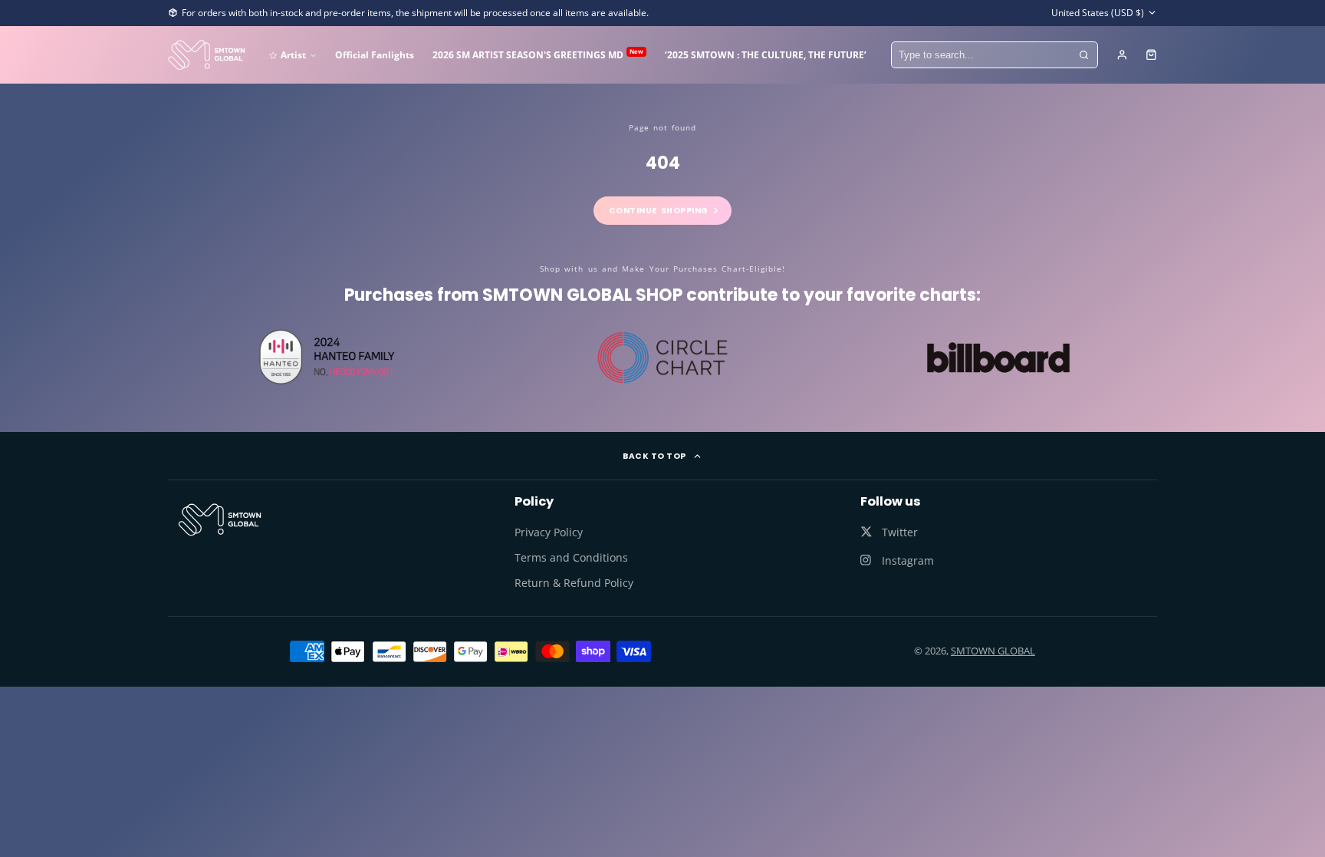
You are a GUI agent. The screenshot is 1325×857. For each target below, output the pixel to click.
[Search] (1084, 55)
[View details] (219, 519)
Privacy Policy (549, 532)
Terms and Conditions (571, 557)
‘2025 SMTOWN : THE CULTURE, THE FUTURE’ (765, 54)
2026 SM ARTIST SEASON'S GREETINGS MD (537, 54)
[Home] (206, 55)
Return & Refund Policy (574, 582)
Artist (293, 54)
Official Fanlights (374, 54)
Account (1122, 55)
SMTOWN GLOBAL (993, 651)
